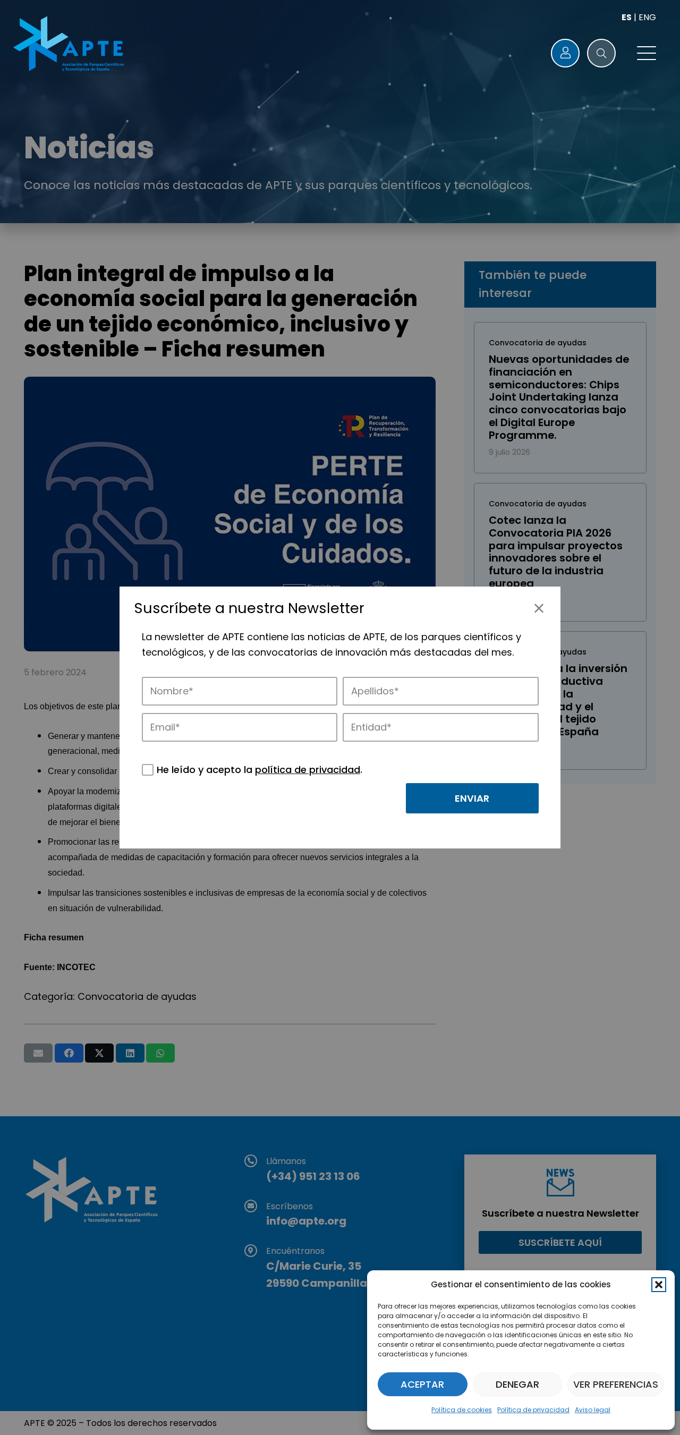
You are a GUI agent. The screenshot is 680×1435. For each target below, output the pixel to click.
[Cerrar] (538, 608)
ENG (647, 17)
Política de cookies (461, 1409)
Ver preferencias (615, 1384)
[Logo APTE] (70, 45)
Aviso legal (592, 1409)
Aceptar (422, 1384)
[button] (658, 1284)
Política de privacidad (533, 1409)
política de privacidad (307, 769)
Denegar (517, 1384)
